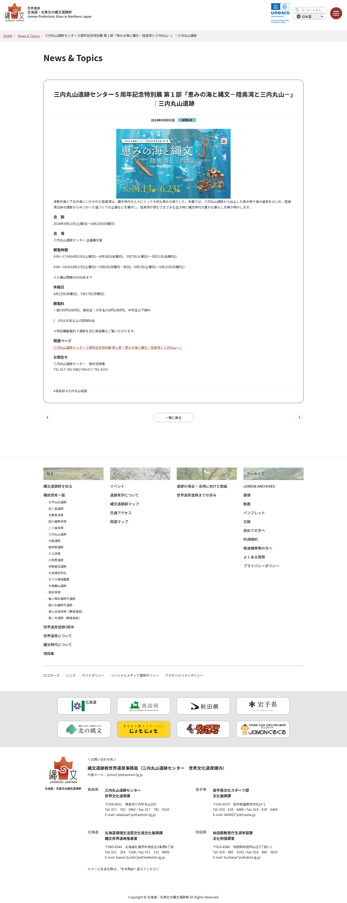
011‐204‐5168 (123, 852)
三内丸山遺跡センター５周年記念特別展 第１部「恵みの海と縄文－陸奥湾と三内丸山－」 (118, 347)
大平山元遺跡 (57, 502)
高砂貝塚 (54, 592)
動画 (247, 503)
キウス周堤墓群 (58, 579)
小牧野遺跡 (55, 560)
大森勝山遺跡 (57, 586)
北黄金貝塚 (55, 515)
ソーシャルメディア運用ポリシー (135, 675)
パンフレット (254, 512)
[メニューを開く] (336, 13)
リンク (71, 675)
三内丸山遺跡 (57, 534)
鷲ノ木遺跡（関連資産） (65, 618)
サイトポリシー (93, 675)
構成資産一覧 (54, 495)
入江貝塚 (54, 553)
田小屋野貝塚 (57, 521)
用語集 (48, 653)
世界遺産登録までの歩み (196, 495)
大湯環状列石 (57, 573)
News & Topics (29, 35)
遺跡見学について (124, 495)
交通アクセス (121, 512)
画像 (247, 495)
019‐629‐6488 (231, 809)
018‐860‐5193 (231, 852)
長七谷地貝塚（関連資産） (66, 611)
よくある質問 (254, 556)
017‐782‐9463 (123, 809)
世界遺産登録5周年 (58, 626)
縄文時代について (57, 644)
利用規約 (250, 539)
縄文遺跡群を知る (57, 486)
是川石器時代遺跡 (60, 605)
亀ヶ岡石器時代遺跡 (62, 598)
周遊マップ (119, 521)
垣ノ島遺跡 (55, 508)
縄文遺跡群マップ (124, 503)
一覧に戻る (173, 417)
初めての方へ (254, 530)
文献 (247, 521)
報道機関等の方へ (257, 548)
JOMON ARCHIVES (259, 486)
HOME (7, 35)
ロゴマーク (51, 675)
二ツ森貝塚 (55, 528)
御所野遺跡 (55, 547)
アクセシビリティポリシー (184, 675)
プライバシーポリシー (261, 565)
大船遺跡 (54, 541)
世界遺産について (57, 635)
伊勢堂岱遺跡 (57, 566)
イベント (117, 486)
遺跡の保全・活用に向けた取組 (202, 486)
